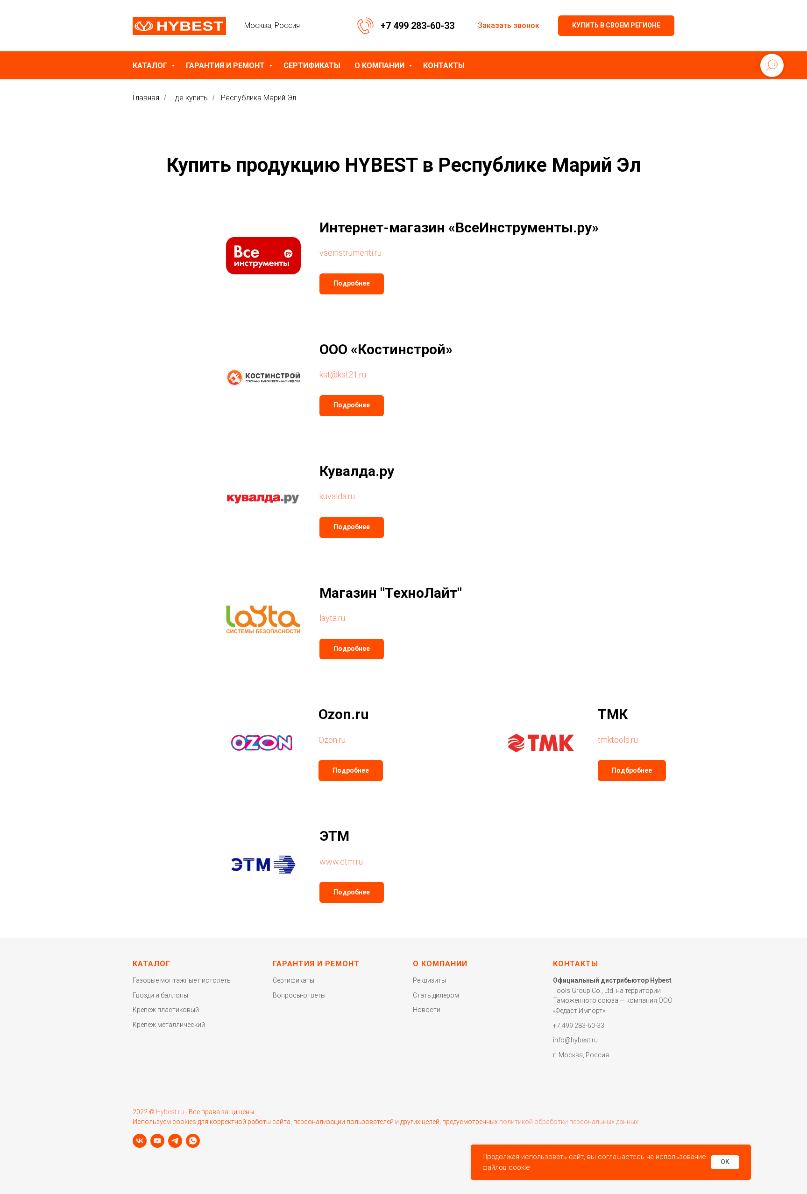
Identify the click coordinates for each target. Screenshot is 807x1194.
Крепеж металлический (169, 1024)
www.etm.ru (341, 861)
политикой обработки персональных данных (568, 1121)
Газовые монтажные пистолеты (182, 980)
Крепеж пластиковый (166, 1009)
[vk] (140, 1141)
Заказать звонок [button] (508, 25)
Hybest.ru (170, 1112)
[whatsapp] (193, 1141)
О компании (380, 65)
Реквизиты (429, 980)
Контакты (444, 65)
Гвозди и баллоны (160, 995)
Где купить (190, 97)
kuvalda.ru (337, 496)
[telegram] (175, 1141)
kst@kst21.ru (342, 374)
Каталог (151, 65)
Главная (146, 97)
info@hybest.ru (575, 1040)
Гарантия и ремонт (226, 65)
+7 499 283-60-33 (417, 25)
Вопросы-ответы (299, 995)
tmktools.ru (618, 740)
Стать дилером (436, 995)
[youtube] (157, 1141)
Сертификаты (311, 65)
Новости (426, 1009)
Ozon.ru (332, 740)
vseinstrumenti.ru (350, 253)
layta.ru (332, 618)
